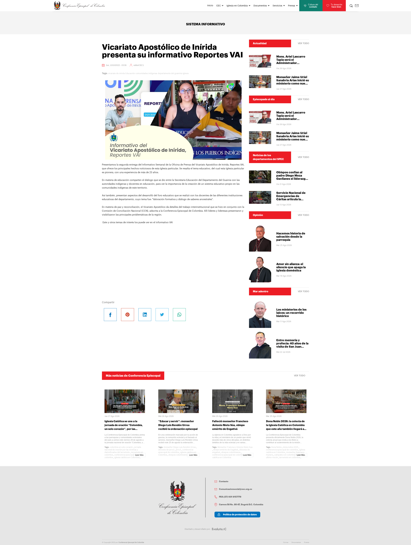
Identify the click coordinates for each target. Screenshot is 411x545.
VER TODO (303, 43)
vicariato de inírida (116, 73)
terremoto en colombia (289, 457)
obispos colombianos (178, 455)
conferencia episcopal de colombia (228, 455)
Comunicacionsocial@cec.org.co (235, 489)
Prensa (291, 6)
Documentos (260, 6)
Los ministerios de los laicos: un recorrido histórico (291, 312)
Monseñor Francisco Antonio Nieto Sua (235, 447)
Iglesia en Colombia (237, 6)
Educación (130, 73)
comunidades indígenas (146, 73)
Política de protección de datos (240, 514)
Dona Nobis (276, 447)
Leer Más (139, 455)
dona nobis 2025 (290, 447)
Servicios (277, 6)
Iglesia (185, 73)
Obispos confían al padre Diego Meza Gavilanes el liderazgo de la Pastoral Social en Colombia (292, 179)
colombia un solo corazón (121, 447)
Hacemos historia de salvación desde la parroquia (290, 236)
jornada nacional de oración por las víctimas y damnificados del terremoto (123, 449)
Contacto (223, 481)
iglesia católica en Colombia (126, 457)
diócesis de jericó (166, 450)
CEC (218, 6)
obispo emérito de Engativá (225, 450)
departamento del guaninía (170, 73)
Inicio (210, 5)
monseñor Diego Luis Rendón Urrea (180, 447)
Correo (285, 542)
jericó (178, 450)
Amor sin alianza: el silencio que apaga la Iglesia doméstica (291, 267)
